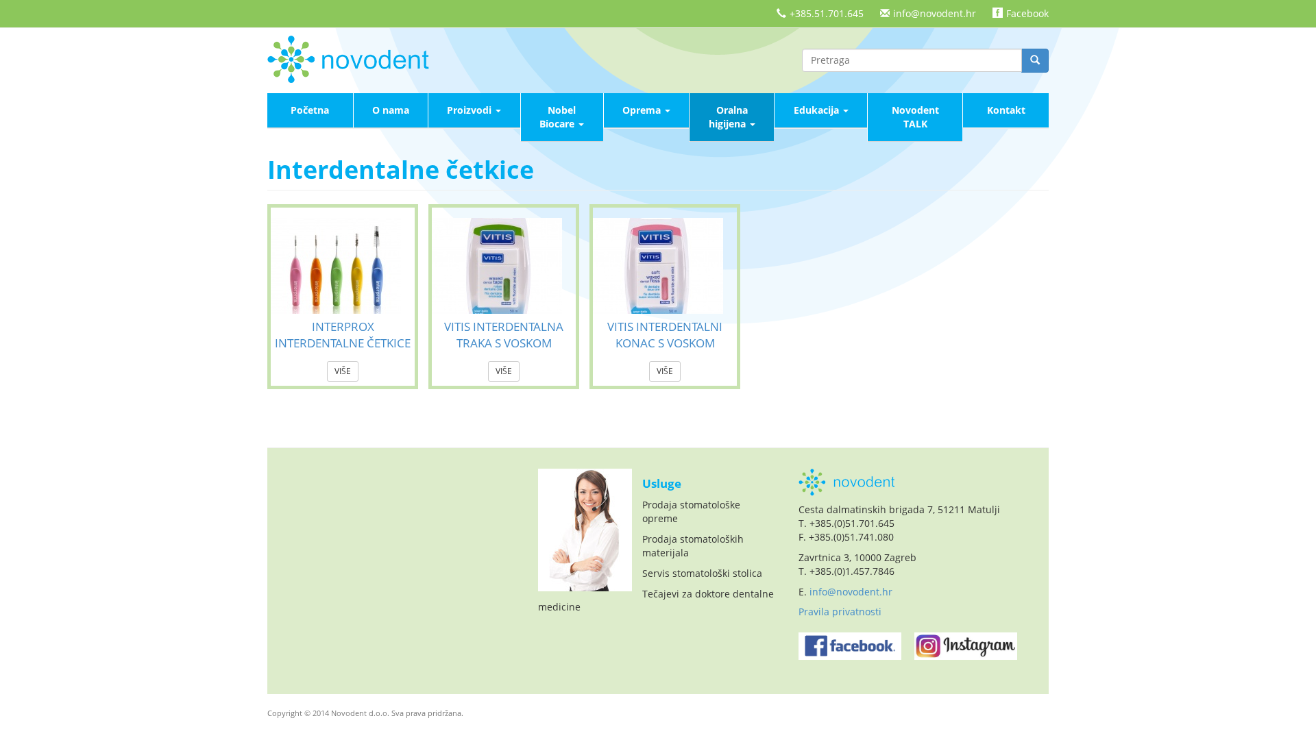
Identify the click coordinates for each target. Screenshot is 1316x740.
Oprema (642, 109)
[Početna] (353, 57)
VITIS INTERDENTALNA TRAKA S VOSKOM (503, 335)
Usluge (661, 483)
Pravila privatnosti (840, 611)
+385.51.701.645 (827, 13)
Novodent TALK (915, 116)
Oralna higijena (728, 116)
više (342, 371)
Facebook (1027, 13)
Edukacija (818, 109)
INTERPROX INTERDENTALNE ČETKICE (343, 335)
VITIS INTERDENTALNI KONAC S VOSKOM (664, 335)
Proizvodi (470, 109)
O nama (390, 109)
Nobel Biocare (558, 116)
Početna (310, 109)
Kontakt (1006, 109)
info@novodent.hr (934, 13)
